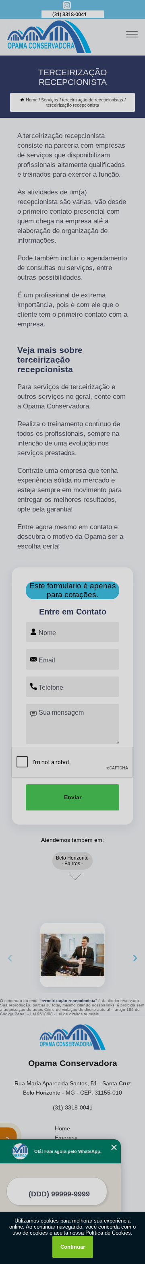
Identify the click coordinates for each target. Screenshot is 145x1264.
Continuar (72, 1247)
